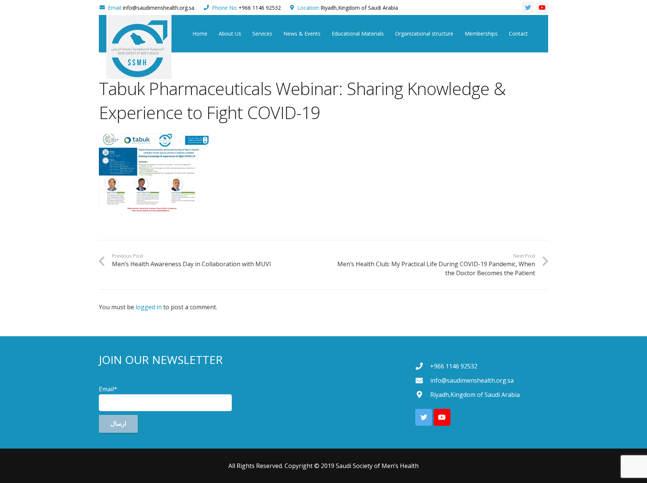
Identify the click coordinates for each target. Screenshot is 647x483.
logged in (149, 307)
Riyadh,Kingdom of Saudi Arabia (359, 7)
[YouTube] (542, 7)
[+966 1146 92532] (422, 366)
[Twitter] (528, 7)
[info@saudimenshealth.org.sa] (422, 380)
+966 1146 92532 (260, 7)
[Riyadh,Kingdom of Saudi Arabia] (422, 394)
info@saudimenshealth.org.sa (158, 7)
